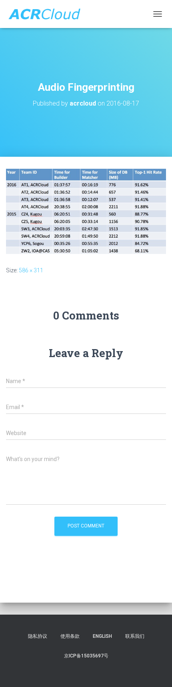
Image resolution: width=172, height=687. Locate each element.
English (102, 636)
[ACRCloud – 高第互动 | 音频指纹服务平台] (47, 14)
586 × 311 (31, 270)
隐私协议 (37, 636)
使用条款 (70, 636)
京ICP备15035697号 (86, 656)
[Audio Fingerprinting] (86, 211)
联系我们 (134, 636)
